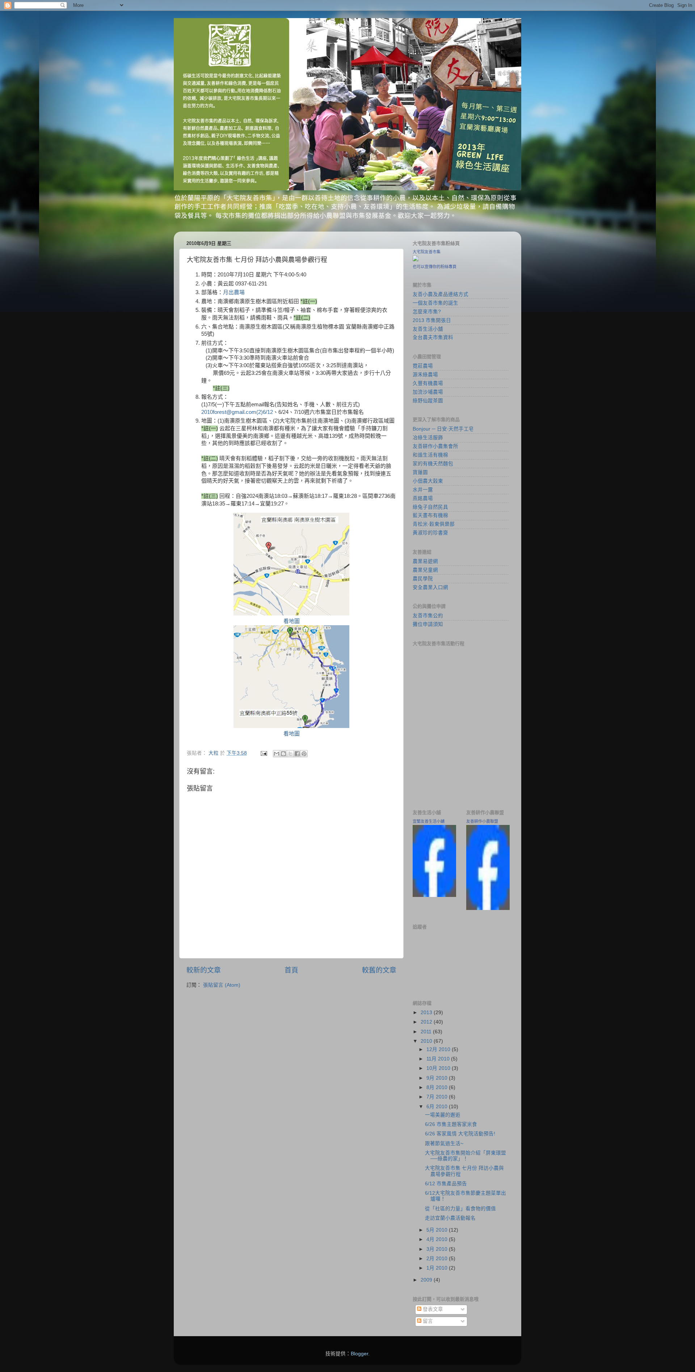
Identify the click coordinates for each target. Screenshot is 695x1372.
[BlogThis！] (283, 753)
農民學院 (423, 578)
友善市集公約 (428, 615)
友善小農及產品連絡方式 (440, 294)
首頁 (291, 970)
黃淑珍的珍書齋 (430, 532)
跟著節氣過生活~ (444, 1143)
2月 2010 (437, 1258)
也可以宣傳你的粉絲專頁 (434, 266)
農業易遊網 (425, 561)
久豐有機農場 (428, 383)
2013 (427, 1012)
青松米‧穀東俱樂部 (434, 524)
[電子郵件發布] (263, 753)
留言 (427, 1321)
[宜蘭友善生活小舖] (434, 895)
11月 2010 (438, 1059)
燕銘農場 (423, 498)
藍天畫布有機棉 (430, 515)
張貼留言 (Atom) (221, 985)
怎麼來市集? (427, 311)
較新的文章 (203, 970)
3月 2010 (437, 1249)
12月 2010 (439, 1049)
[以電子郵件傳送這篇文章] (276, 753)
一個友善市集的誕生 (435, 303)
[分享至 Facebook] (297, 753)
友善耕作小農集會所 (435, 446)
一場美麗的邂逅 (442, 1115)
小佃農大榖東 (428, 481)
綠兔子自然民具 (430, 507)
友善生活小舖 (428, 329)
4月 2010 (437, 1239)
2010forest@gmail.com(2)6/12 (237, 412)
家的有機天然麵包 (433, 463)
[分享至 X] (290, 753)
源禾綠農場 (425, 374)
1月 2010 (437, 1268)
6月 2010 (437, 1106)
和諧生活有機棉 (430, 455)
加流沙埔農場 (428, 392)
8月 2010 (437, 1087)
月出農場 (234, 292)
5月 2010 (437, 1230)
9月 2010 (437, 1078)
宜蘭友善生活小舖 (429, 821)
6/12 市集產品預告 (446, 1183)
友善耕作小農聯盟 (482, 821)
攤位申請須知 (428, 624)
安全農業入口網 (430, 587)
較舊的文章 (379, 970)
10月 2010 (439, 1068)
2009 (427, 1280)
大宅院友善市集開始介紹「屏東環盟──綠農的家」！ (465, 1155)
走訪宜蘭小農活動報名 (450, 1218)
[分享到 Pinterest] (304, 753)
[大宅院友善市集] (415, 259)
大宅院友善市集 (427, 252)
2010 (427, 1041)
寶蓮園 (420, 472)
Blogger (359, 1353)
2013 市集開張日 (432, 320)
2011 (427, 1031)
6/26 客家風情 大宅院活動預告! (460, 1133)
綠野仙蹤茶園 (428, 400)
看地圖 (291, 621)
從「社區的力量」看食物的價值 (460, 1208)
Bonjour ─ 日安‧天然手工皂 (443, 429)
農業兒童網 (425, 570)
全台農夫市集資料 (433, 337)
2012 (427, 1022)
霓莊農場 (423, 366)
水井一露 (423, 489)
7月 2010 (437, 1097)
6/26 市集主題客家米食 (451, 1124)
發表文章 (432, 1309)
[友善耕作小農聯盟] (488, 908)
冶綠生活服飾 (428, 437)
